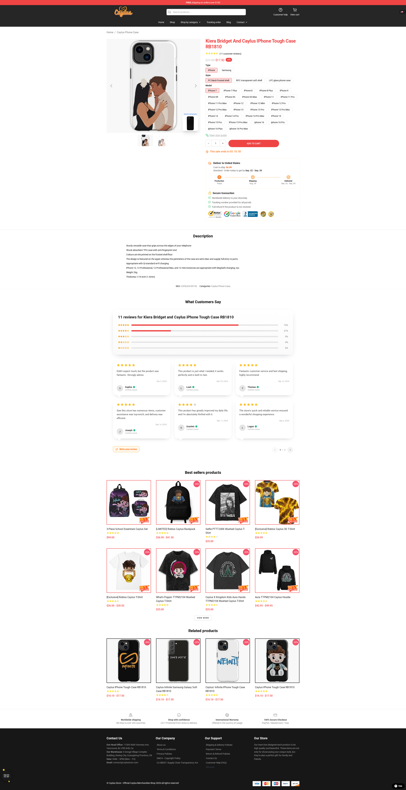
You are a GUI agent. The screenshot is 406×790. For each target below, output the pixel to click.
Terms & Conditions (166, 749)
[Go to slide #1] (145, 140)
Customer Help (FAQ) (216, 762)
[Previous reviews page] (275, 450)
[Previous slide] (111, 85)
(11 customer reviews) (230, 53)
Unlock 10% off (6, 776)
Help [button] (400, 786)
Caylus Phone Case (127, 32)
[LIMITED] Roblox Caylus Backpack (175, 529)
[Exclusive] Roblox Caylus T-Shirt (125, 597)
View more (203, 618)
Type (208, 65)
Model (209, 85)
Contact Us (211, 758)
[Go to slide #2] (161, 140)
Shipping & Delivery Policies (219, 745)
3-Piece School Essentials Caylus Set (127, 529)
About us (161, 745)
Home (110, 32)
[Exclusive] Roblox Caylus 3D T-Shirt (275, 529)
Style (208, 75)
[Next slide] (195, 85)
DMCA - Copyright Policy (168, 758)
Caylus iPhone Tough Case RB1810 (126, 687)
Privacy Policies (164, 754)
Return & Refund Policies (218, 754)
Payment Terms (213, 749)
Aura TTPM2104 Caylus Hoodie (272, 597)
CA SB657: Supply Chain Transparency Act (177, 762)
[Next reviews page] (290, 450)
